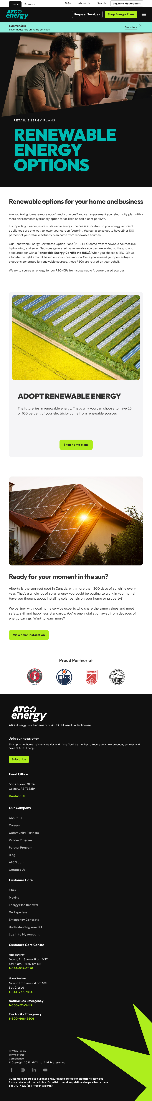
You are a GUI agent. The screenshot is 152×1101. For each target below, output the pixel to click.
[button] (144, 14)
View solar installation (29, 635)
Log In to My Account (127, 3)
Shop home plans (76, 445)
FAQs (68, 3)
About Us (84, 3)
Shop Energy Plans (121, 14)
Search (101, 3)
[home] (17, 14)
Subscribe (18, 759)
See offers (131, 27)
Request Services (87, 14)
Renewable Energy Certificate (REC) (64, 253)
